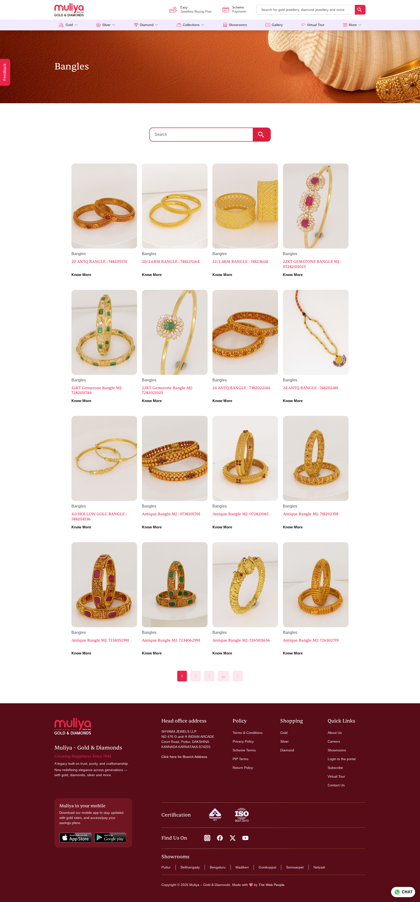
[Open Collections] (202, 24)
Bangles (78, 254)
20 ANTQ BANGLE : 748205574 (99, 261)
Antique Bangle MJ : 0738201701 (171, 514)
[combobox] (305, 10)
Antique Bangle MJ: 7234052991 (100, 640)
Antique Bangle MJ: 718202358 (310, 514)
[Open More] (360, 24)
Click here (169, 757)
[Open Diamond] (156, 24)
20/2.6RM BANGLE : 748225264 (171, 261)
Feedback (5, 72)
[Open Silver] (113, 24)
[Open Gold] (76, 24)
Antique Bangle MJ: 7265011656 (241, 640)
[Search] (360, 10)
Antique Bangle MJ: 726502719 (311, 640)
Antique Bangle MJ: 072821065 (240, 514)
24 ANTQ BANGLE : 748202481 (310, 388)
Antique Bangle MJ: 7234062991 (171, 640)
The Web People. (272, 885)
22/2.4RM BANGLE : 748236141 (240, 261)
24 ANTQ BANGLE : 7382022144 (241, 388)
